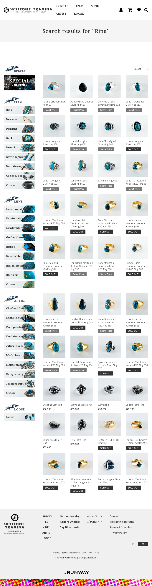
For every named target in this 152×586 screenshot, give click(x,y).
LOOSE (79, 13)
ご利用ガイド (95, 521)
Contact (115, 516)
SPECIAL (62, 6)
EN (143, 543)
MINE (95, 6)
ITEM (79, 6)
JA (133, 543)
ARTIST (61, 13)
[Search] (144, 10)
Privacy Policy (118, 532)
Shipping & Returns (122, 521)
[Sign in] (120, 10)
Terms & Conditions (122, 527)
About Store (94, 516)
